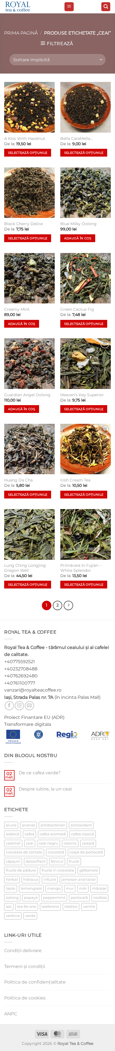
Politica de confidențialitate (35, 982)
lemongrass (31, 888)
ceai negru (48, 843)
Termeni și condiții (24, 966)
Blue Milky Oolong (78, 224)
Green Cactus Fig (77, 309)
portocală (79, 898)
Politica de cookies (24, 998)
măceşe (99, 888)
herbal (12, 879)
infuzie (50, 879)
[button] (69, 6)
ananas (28, 825)
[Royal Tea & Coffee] (32, 6)
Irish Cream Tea (75, 480)
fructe (74, 861)
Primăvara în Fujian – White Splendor (80, 568)
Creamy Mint (17, 309)
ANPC (10, 1013)
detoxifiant (35, 861)
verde (30, 916)
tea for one (26, 906)
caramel (13, 843)
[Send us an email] (29, 705)
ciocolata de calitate (24, 852)
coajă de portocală (86, 852)
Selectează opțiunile (27, 153)
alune (11, 825)
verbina (13, 916)
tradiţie (71, 906)
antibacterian (52, 825)
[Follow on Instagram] (19, 705)
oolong (12, 898)
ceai (29, 843)
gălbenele (88, 870)
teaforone (50, 906)
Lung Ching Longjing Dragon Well (25, 568)
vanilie (89, 906)
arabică (12, 834)
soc (9, 906)
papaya (31, 898)
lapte (10, 888)
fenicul (57, 861)
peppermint (54, 898)
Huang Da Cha (18, 480)
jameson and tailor (78, 879)
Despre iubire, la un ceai (45, 789)
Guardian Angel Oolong (27, 395)
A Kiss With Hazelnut (24, 138)
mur (70, 888)
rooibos (100, 898)
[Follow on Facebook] (9, 705)
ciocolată (56, 852)
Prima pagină (21, 33)
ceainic (70, 843)
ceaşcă (88, 843)
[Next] (68, 605)
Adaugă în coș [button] (77, 238)
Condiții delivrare (23, 950)
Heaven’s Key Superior (82, 395)
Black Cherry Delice (23, 224)
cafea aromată (53, 834)
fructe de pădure (21, 870)
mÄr (83, 888)
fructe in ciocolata (58, 870)
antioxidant (81, 825)
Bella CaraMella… (76, 138)
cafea (29, 834)
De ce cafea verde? (40, 772)
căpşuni (13, 861)
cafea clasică (82, 834)
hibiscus (30, 879)
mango (54, 888)
